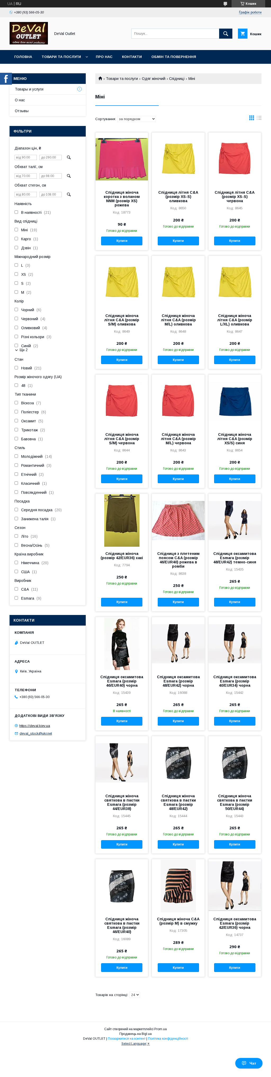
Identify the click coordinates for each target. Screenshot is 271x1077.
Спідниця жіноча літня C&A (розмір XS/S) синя (234, 438)
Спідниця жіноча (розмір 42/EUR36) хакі (122, 555)
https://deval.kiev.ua (34, 726)
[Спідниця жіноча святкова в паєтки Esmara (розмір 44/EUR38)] (122, 762)
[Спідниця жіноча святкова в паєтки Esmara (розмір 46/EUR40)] (122, 885)
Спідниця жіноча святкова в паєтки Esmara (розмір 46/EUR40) (121, 925)
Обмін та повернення (173, 57)
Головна (23, 57)
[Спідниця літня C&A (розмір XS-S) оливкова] (178, 159)
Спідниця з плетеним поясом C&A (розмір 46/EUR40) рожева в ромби (178, 559)
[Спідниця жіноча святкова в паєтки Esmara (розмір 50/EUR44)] (235, 762)
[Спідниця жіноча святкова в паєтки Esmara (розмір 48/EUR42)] (178, 762)
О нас (20, 100)
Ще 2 (24, 350)
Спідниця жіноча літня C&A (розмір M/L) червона (178, 438)
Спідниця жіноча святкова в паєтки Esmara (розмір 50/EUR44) (234, 802)
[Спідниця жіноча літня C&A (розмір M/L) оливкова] (178, 282)
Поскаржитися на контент (127, 1038)
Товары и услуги (29, 89)
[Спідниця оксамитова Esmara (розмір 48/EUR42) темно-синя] (235, 520)
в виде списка (259, 119)
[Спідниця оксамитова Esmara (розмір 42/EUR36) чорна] (235, 885)
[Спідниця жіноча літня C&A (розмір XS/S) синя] (235, 401)
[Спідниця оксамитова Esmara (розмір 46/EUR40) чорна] (122, 643)
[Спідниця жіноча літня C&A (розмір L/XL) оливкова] (235, 282)
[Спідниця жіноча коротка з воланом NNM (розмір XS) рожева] (122, 159)
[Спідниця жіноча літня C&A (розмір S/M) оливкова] (122, 282)
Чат (253, 1063)
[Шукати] (225, 34)
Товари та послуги (61, 57)
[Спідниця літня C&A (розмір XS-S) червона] (235, 159)
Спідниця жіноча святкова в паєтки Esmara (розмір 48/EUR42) (178, 802)
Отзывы (22, 111)
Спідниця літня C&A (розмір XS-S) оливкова (178, 196)
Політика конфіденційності (168, 1038)
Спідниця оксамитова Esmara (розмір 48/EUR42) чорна (178, 681)
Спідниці (176, 78)
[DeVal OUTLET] (29, 43)
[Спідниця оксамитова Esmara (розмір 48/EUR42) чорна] (178, 643)
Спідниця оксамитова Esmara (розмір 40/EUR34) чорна (234, 681)
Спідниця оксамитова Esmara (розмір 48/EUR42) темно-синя (234, 557)
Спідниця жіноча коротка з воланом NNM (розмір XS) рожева (122, 198)
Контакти (132, 57)
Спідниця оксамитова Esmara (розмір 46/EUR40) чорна (121, 681)
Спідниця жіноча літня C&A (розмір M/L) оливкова (178, 320)
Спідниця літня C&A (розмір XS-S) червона (235, 196)
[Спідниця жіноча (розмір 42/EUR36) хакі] (122, 520)
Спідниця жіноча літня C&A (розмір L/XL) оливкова (234, 320)
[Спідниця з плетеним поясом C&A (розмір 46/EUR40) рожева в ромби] (178, 520)
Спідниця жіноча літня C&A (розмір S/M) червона (121, 438)
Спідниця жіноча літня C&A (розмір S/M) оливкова (121, 320)
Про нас (104, 57)
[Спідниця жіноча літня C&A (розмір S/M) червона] (122, 401)
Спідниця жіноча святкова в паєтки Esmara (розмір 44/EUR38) (121, 802)
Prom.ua (160, 1029)
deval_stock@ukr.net (36, 733)
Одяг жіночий (153, 78)
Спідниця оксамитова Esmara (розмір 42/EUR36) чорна (234, 923)
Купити (121, 241)
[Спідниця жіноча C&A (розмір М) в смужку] (178, 885)
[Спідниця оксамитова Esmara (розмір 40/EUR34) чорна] (235, 643)
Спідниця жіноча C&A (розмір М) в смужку (178, 921)
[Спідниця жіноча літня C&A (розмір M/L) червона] (178, 401)
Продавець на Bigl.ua (135, 1034)
